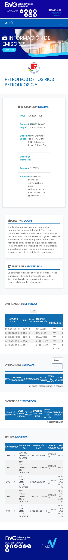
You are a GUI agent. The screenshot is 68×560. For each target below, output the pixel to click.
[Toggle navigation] (61, 23)
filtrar (57, 366)
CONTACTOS (12, 11)
